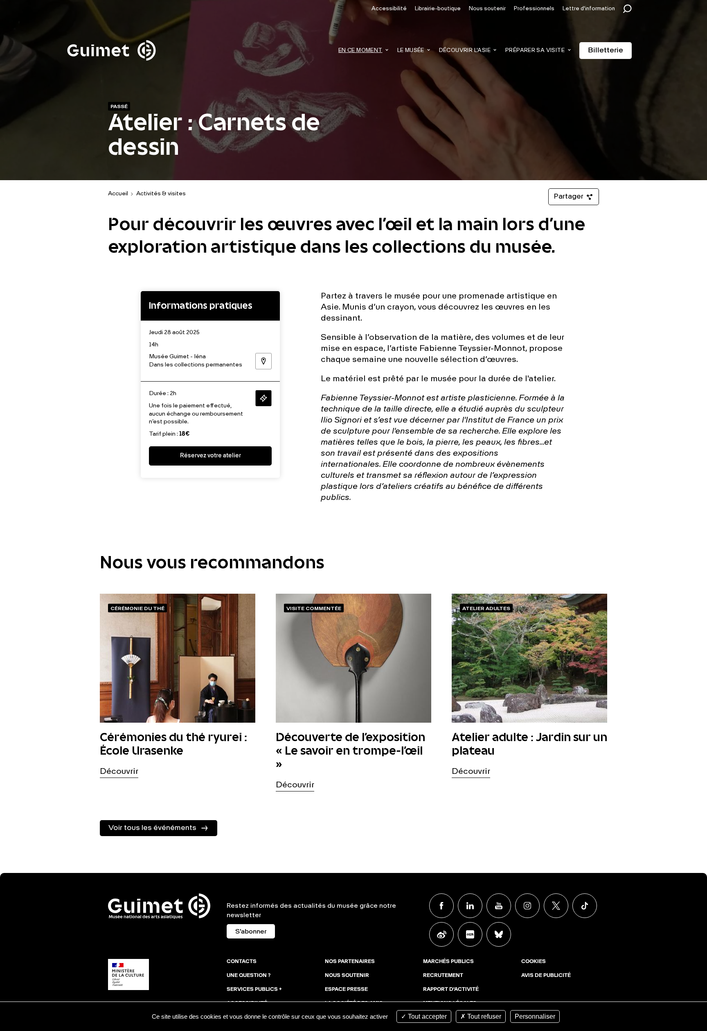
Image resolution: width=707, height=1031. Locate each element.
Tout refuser (483, 1016)
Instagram (527, 905)
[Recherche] (629, 9)
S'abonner (250, 932)
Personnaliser (535, 1016)
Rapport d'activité (451, 990)
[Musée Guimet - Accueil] (111, 41)
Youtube (498, 905)
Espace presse (346, 990)
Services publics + (254, 990)
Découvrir (119, 772)
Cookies (533, 962)
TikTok (584, 905)
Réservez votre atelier (210, 456)
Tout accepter (426, 1016)
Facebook (441, 905)
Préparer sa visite (535, 50)
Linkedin (470, 905)
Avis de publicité (546, 976)
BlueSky (498, 934)
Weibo (441, 934)
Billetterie (605, 50)
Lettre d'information (589, 9)
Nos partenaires (350, 962)
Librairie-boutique (438, 9)
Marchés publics (448, 962)
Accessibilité (389, 9)
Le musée (410, 50)
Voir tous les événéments (152, 828)
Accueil (118, 194)
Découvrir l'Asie (465, 50)
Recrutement (443, 976)
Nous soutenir (487, 9)
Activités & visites (161, 194)
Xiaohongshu (470, 934)
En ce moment (360, 50)
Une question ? (248, 976)
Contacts (242, 962)
